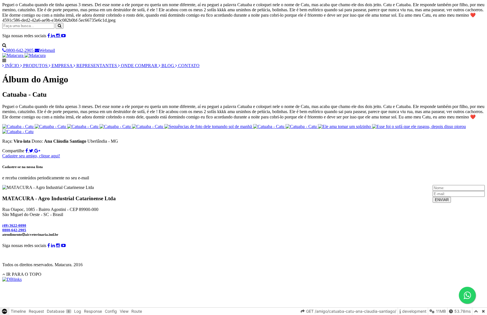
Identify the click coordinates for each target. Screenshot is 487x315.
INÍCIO (12, 65)
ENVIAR (442, 200)
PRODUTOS (35, 65)
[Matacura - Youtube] (63, 35)
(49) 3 (14, 225)
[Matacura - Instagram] (58, 35)
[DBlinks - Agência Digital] (12, 279)
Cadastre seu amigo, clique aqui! (31, 155)
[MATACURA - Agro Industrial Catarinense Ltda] (24, 55)
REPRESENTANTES (96, 65)
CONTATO (188, 65)
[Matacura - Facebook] (49, 35)
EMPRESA (62, 65)
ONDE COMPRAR (139, 65)
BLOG (167, 65)
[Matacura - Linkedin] (53, 35)
